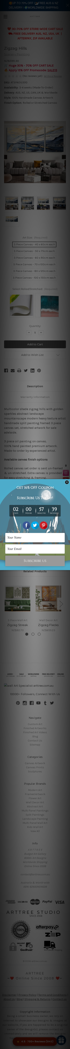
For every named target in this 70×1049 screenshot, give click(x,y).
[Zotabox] (67, 566)
